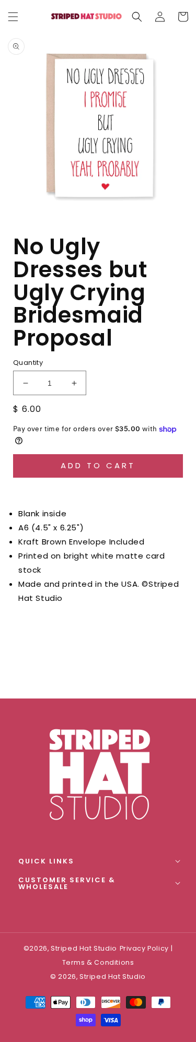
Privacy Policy (144, 948)
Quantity (28, 363)
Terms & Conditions (98, 962)
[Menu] (13, 16)
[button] (136, 16)
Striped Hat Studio (112, 976)
